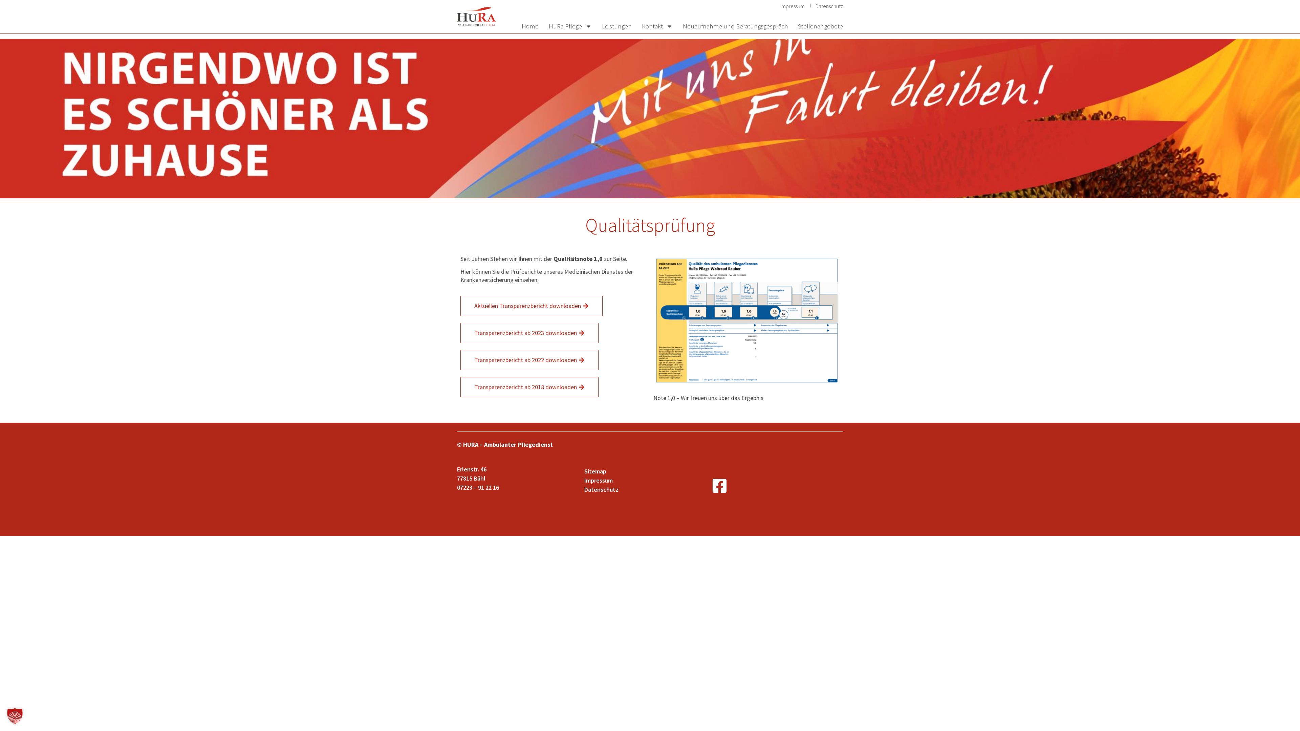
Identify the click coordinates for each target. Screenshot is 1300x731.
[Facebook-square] (720, 486)
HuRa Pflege (565, 26)
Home (530, 26)
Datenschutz (829, 6)
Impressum (792, 6)
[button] (15, 716)
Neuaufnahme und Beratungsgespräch (735, 26)
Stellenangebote (820, 26)
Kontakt (652, 26)
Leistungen (617, 26)
